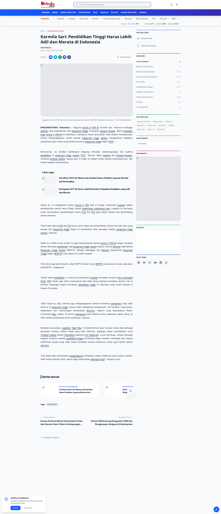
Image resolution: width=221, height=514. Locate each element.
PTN (111, 141)
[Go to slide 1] (155, 214)
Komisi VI (165, 19)
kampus (103, 131)
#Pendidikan (52, 404)
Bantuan (117, 246)
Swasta (62, 250)
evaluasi (121, 205)
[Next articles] (131, 391)
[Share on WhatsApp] (60, 57)
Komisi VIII (85, 19)
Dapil (74, 328)
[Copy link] (69, 57)
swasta (111, 131)
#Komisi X (168, 121)
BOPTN (58, 253)
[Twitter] (144, 262)
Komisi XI (62, 19)
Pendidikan (69, 335)
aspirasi (44, 131)
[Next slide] (178, 188)
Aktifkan (15, 508)
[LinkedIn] (160, 262)
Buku (95, 12)
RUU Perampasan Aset (113, 19)
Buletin (114, 12)
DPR (87, 205)
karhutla (73, 19)
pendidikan (46, 155)
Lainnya (142, 12)
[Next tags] (178, 19)
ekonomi (90, 310)
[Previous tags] (54, 19)
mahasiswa (116, 303)
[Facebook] (138, 262)
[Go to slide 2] (156, 214)
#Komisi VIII (152, 125)
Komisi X (86, 127)
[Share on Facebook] (51, 57)
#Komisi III (141, 125)
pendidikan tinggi (86, 284)
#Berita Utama (157, 121)
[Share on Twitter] (55, 57)
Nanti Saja (28, 508)
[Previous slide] (139, 188)
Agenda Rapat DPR (128, 12)
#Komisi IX (140, 129)
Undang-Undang (48, 335)
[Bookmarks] (171, 5)
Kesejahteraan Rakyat (55, 31)
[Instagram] (149, 262)
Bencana (129, 19)
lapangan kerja (98, 359)
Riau (54, 314)
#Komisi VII (161, 129)
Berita (55, 12)
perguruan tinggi (80, 131)
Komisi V (96, 19)
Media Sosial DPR (68, 12)
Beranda (46, 12)
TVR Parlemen (84, 12)
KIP (49, 281)
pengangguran (76, 355)
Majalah (104, 12)
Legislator (66, 328)
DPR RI (95, 127)
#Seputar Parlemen (143, 121)
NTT (155, 19)
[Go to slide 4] (160, 214)
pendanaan (62, 246)
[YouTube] (155, 262)
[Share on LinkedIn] (64, 57)
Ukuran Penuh (160, 189)
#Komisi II (150, 129)
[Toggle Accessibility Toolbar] (216, 509)
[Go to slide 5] (161, 214)
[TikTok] (166, 262)
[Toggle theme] (177, 5)
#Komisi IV (162, 125)
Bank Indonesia (143, 19)
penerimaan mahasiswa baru (96, 208)
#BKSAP (171, 125)
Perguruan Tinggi (49, 250)
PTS (83, 155)
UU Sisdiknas (91, 335)
